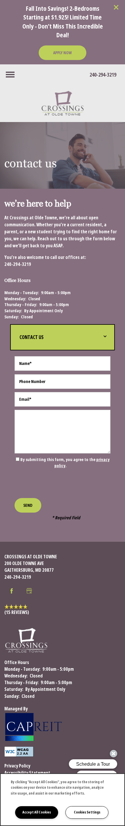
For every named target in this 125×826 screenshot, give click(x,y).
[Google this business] (29, 591)
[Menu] (10, 74)
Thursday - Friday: (20, 304)
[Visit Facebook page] (11, 591)
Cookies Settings (87, 812)
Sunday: (11, 317)
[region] (62, 799)
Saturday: (13, 311)
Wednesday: (15, 299)
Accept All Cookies (36, 812)
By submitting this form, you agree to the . (65, 462)
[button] (116, 7)
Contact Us (31, 337)
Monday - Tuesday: (21, 293)
